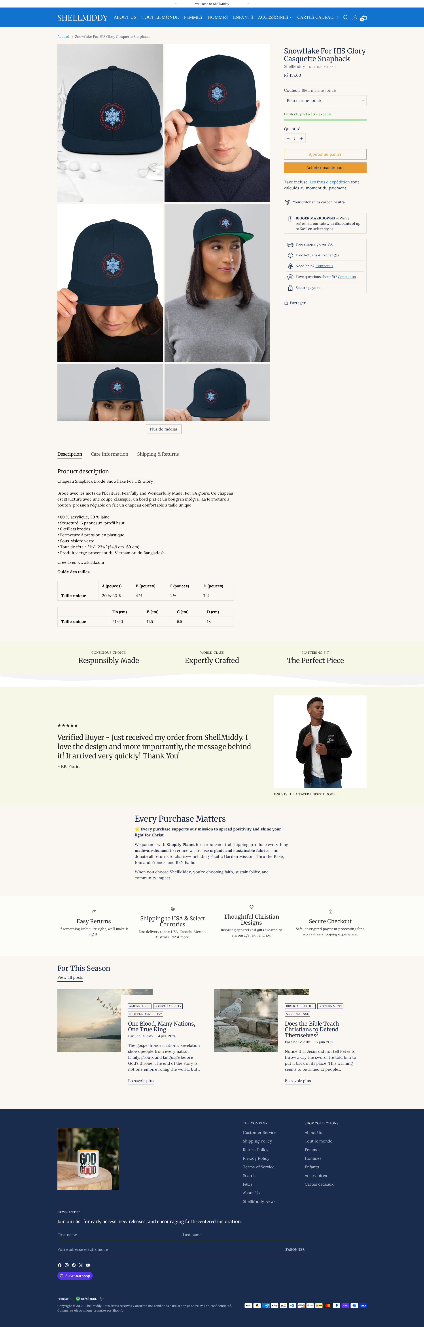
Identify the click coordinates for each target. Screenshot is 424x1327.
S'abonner (295, 1249)
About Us (251, 1192)
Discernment (330, 1006)
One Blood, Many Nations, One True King (161, 1026)
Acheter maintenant (325, 167)
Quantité (292, 128)
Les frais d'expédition (330, 182)
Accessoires (316, 1175)
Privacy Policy (256, 1158)
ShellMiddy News (259, 1201)
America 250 (140, 1006)
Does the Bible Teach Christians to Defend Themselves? (312, 1029)
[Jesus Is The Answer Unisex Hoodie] (320, 741)
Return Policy (256, 1149)
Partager (298, 303)
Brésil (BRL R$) (91, 1299)
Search (249, 1175)
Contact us (324, 266)
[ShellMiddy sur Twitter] (81, 1266)
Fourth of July (168, 1006)
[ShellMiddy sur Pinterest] (74, 1266)
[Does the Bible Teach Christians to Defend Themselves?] (261, 1039)
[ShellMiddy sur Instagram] (67, 1266)
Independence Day (145, 1014)
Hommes (313, 1158)
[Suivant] (248, 4)
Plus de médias (164, 429)
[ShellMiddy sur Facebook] (60, 1266)
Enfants (312, 1166)
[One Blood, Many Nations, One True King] (105, 1039)
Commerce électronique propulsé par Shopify (90, 1310)
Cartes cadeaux (319, 1184)
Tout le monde (318, 1141)
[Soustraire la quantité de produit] (288, 138)
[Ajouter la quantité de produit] (301, 138)
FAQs (247, 1184)
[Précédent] (176, 4)
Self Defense (297, 1014)
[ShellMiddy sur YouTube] (88, 1266)
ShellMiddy (294, 66)
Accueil (63, 36)
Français (63, 1299)
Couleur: (310, 90)
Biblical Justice (300, 1006)
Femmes (312, 1149)
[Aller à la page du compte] (354, 17)
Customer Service (259, 1132)
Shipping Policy (257, 1141)
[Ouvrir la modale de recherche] (345, 17)
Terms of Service (258, 1166)
